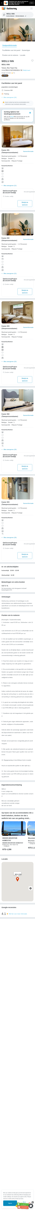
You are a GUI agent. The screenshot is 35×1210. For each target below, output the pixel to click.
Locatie (22, 55)
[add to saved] (32, 60)
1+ (9, 834)
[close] (33, 1202)
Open (31, 3)
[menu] (31, 8)
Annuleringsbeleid (28, 192)
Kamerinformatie (28, 151)
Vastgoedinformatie (9, 45)
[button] (3, 30)
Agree (10, 1203)
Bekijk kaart (26, 70)
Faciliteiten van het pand (11, 50)
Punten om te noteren (10, 55)
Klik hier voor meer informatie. (18, 914)
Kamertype (26, 50)
